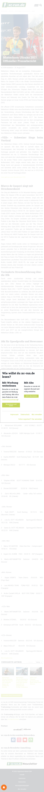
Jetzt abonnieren (31, 396)
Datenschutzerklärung (10, 400)
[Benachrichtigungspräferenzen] (4, 787)
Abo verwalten (37, 414)
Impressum (14, 414)
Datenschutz (25, 414)
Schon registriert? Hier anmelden (30, 419)
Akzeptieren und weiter (11, 405)
